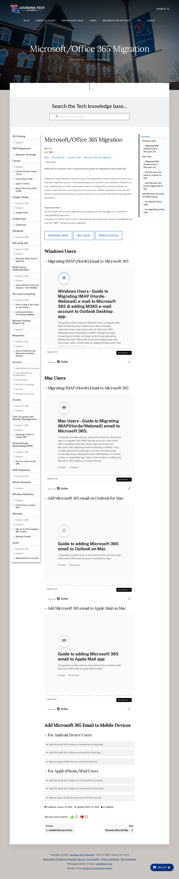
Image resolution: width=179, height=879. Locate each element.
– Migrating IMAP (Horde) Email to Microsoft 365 (151, 149)
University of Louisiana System (97, 868)
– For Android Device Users (152, 203)
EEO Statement (128, 859)
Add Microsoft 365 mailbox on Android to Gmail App (75, 752)
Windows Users (149, 141)
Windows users (58, 235)
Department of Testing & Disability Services (64, 859)
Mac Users (146, 157)
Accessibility (93, 859)
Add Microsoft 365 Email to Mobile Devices (153, 195)
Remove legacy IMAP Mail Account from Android (73, 762)
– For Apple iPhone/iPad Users (153, 211)
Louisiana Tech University (82, 855)
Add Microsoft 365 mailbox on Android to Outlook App (76, 744)
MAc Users (83, 235)
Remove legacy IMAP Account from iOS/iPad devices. (75, 798)
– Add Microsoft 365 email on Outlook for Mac (152, 175)
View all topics (51, 162)
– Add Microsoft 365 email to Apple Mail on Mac (153, 186)
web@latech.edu (104, 864)
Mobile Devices (109, 235)
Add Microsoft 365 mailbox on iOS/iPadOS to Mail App (76, 788)
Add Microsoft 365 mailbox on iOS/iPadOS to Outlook (76, 780)
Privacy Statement (110, 859)
